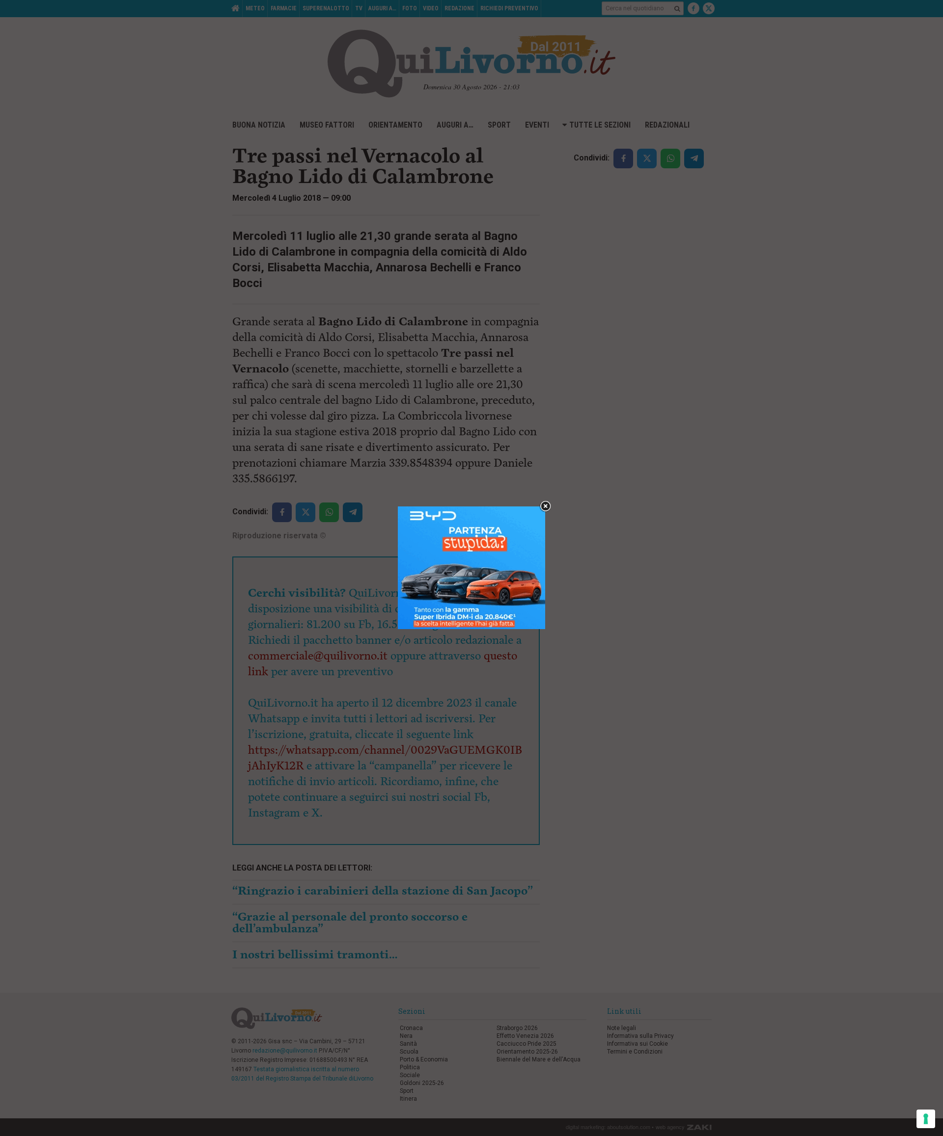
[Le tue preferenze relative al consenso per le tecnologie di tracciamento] (925, 1119)
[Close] (545, 506)
